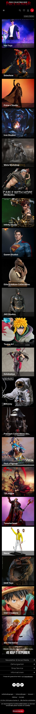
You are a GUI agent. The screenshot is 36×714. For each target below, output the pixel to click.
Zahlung (14, 697)
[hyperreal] (18, 649)
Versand (30, 694)
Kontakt (21, 697)
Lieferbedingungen (7, 694)
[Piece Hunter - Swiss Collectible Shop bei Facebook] (14, 685)
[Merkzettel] (24, 10)
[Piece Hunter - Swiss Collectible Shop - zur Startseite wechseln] (18, 4)
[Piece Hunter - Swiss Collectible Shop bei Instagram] (18, 685)
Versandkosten (28, 676)
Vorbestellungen (21, 694)
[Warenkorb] (32, 10)
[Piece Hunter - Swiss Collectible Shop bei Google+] (22, 685)
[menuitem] (4, 10)
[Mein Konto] (28, 10)
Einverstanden (18, 711)
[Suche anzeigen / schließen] (20, 10)
